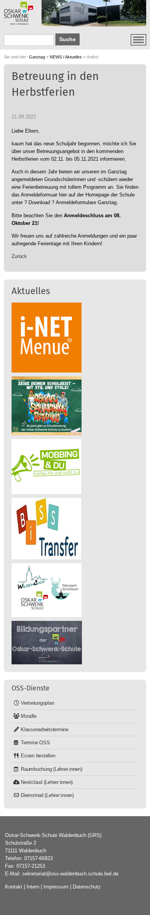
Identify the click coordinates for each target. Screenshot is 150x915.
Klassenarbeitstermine (44, 729)
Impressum (55, 887)
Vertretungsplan (37, 703)
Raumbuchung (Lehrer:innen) (51, 769)
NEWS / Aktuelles (66, 57)
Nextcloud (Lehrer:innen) (47, 782)
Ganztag (37, 57)
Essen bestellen (38, 756)
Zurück (19, 256)
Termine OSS (35, 742)
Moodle (29, 716)
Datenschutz (87, 887)
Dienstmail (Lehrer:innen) (47, 795)
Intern (33, 887)
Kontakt (13, 887)
